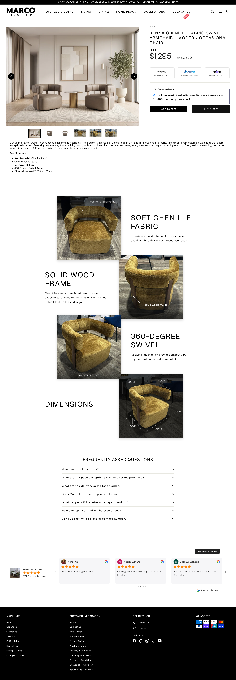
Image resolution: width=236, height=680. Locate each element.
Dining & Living (14, 650)
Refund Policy (77, 636)
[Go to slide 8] (143, 586)
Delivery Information (80, 650)
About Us (74, 622)
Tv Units (10, 636)
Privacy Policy (77, 641)
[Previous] (11, 76)
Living (86, 11)
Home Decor (126, 11)
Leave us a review (207, 551)
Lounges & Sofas (60, 11)
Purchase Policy (78, 646)
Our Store (11, 627)
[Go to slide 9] (145, 586)
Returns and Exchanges (82, 669)
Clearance (182, 11)
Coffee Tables (13, 641)
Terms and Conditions (81, 660)
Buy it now (211, 109)
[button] (220, 12)
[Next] (134, 76)
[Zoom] (72, 76)
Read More (123, 575)
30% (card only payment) (173, 99)
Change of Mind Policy (81, 665)
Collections (155, 11)
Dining (104, 11)
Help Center (76, 631)
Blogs (9, 622)
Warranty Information (81, 655)
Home (153, 26)
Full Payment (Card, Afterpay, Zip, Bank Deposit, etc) (190, 94)
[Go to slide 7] (140, 586)
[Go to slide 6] (138, 586)
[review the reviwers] (106, 561)
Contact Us (75, 627)
